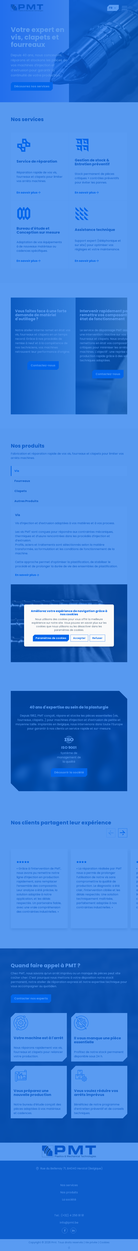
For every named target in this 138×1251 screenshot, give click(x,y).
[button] (51, 638)
